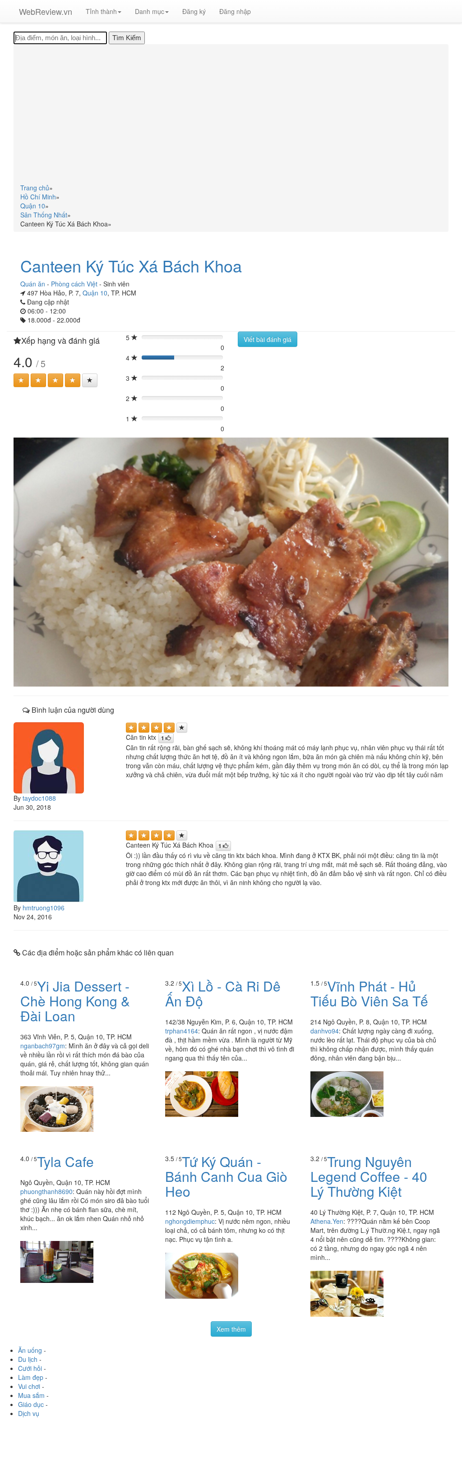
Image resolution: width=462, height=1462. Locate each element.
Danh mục (149, 11)
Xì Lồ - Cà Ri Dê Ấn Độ (223, 993)
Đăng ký (194, 11)
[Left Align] (21, 380)
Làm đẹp (30, 1377)
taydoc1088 (39, 797)
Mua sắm (31, 1395)
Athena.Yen (326, 1221)
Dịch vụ (28, 1413)
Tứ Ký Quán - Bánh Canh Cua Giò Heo (226, 1176)
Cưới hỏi (30, 1368)
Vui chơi (29, 1386)
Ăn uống (30, 1350)
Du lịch (27, 1359)
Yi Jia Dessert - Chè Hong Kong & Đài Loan (75, 1000)
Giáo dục (31, 1404)
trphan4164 (181, 1030)
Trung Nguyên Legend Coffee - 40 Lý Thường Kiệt (368, 1176)
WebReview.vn (45, 11)
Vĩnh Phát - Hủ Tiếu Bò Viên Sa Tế (369, 993)
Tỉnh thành (101, 11)
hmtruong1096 (44, 907)
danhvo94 (324, 1030)
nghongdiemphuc (190, 1221)
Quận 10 (95, 292)
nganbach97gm (42, 1045)
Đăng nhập (235, 11)
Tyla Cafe (65, 1161)
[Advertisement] (231, 115)
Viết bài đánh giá (267, 339)
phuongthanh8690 (46, 1191)
